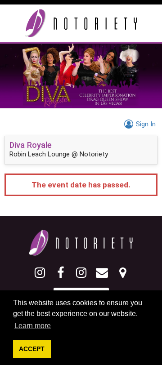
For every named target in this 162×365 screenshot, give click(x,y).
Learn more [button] (32, 325)
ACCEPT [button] (32, 348)
